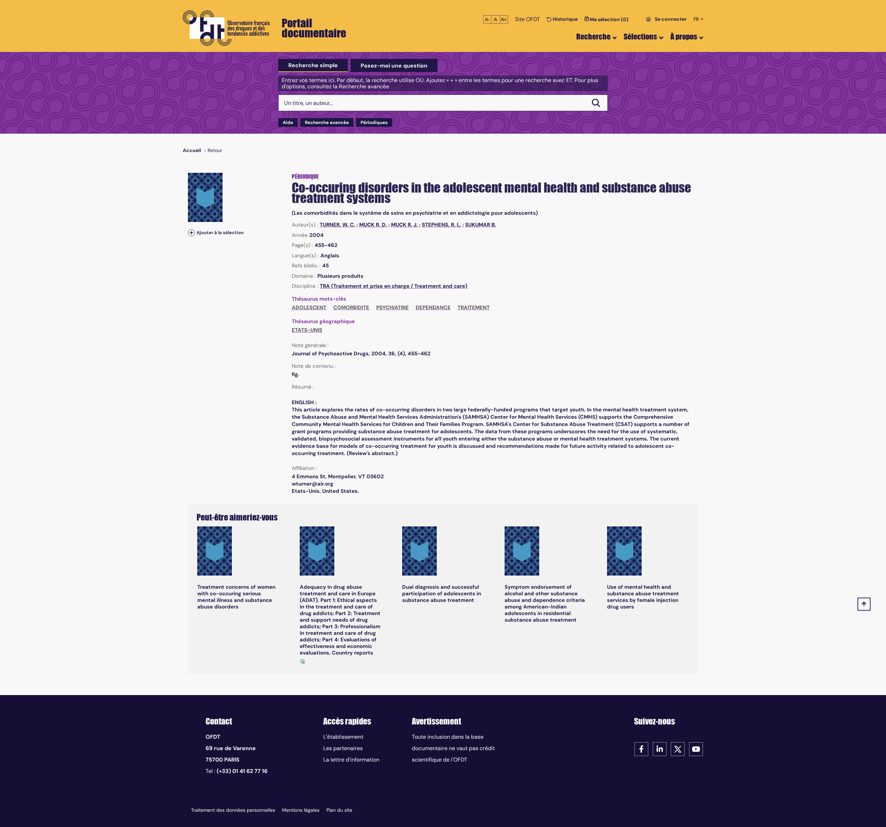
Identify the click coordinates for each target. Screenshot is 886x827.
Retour (215, 150)
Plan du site (339, 810)
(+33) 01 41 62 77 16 (242, 771)
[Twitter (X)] (678, 748)
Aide (288, 122)
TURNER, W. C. (337, 224)
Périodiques (374, 122)
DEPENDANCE (433, 307)
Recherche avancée (327, 122)
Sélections (640, 36)
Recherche (593, 36)
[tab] (313, 65)
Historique (565, 19)
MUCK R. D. (373, 224)
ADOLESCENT (309, 307)
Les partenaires (343, 748)
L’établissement (343, 736)
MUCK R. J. (404, 224)
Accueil (192, 150)
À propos (683, 36)
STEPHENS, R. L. (441, 224)
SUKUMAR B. (480, 224)
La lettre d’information (351, 759)
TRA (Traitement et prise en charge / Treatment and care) (393, 286)
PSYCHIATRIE (392, 307)
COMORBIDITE (351, 307)
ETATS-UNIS (307, 330)
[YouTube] (696, 748)
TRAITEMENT (474, 307)
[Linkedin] (660, 748)
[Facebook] (641, 748)
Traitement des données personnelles (233, 810)
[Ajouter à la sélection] (191, 232)
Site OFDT (527, 19)
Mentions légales (300, 810)
